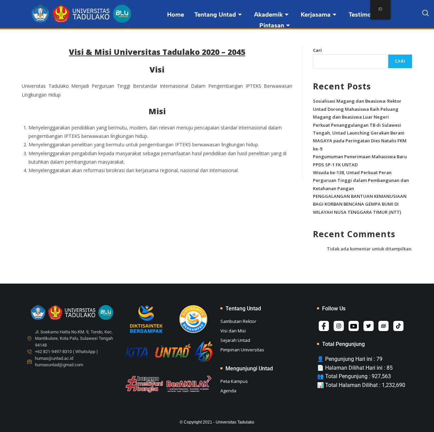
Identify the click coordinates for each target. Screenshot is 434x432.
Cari (317, 50)
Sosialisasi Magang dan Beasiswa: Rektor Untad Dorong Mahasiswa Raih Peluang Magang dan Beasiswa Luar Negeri (357, 109)
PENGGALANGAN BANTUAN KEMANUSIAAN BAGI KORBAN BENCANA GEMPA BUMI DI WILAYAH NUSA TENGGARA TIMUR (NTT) (360, 204)
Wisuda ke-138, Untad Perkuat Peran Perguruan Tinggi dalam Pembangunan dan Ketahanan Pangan (361, 180)
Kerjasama (316, 14)
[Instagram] (339, 326)
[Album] (383, 326)
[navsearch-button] (425, 14)
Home (175, 14)
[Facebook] (324, 326)
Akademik (268, 14)
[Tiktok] (398, 326)
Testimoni (362, 14)
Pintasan (271, 25)
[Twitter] (368, 326)
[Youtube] (354, 326)
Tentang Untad (215, 14)
